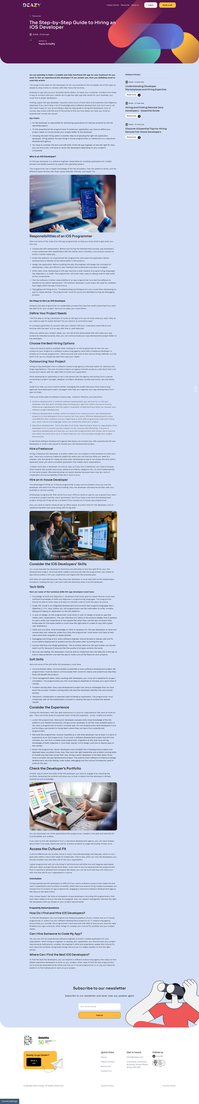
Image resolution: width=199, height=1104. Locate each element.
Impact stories (113, 5)
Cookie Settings (9, 1101)
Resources (125, 5)
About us (135, 5)
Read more (131, 94)
